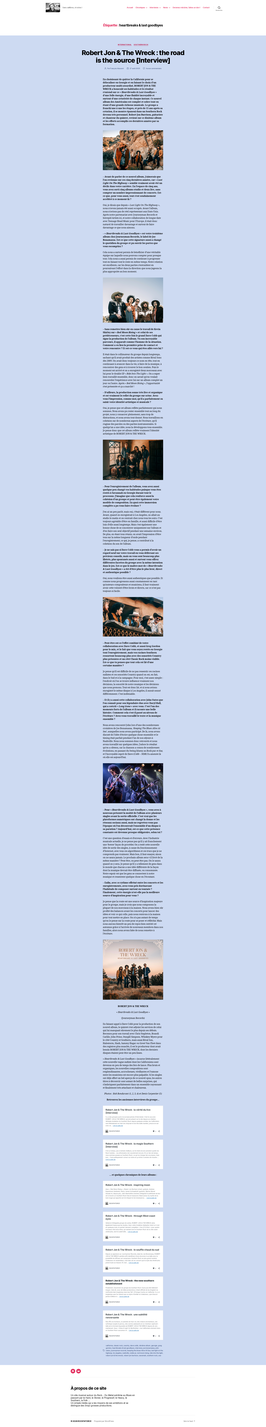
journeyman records (118, 1350)
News (165, 7)
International (125, 45)
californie (109, 1345)
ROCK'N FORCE (84, 1421)
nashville (125, 1353)
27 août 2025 (135, 68)
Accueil (130, 7)
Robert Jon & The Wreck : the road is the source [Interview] (133, 56)
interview (138, 1348)
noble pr (133, 1353)
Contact (206, 7)
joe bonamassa (149, 1348)
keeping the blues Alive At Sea (139, 1350)
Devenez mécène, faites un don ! (186, 7)
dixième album (144, 1345)
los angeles (117, 1353)
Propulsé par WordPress (104, 1421)
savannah (142, 1355)
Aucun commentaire (153, 68)
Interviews (154, 7)
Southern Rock (141, 45)
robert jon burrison (131, 1355)
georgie (154, 1345)
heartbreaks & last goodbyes (123, 1348)
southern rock (152, 1355)
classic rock (118, 1345)
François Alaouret (117, 68)
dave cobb (134, 1345)
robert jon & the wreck (114, 1355)
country (126, 1345)
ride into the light (156, 1353)
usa (159, 1355)
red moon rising (143, 1353)
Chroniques (140, 7)
